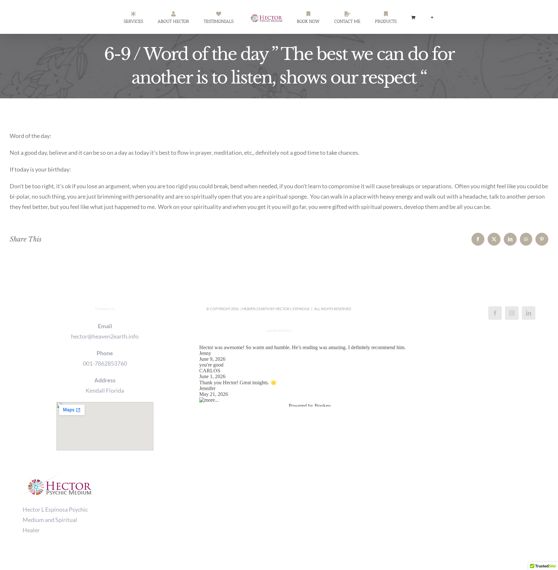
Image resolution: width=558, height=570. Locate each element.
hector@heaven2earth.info (105, 336)
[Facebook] (495, 313)
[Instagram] (512, 313)
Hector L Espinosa (292, 309)
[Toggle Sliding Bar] (402, 17)
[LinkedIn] (528, 313)
